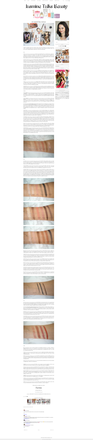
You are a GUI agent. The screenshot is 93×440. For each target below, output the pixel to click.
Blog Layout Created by (46, 439)
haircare (56, 93)
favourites (66, 92)
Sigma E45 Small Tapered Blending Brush (32, 375)
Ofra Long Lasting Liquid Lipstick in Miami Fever (34, 316)
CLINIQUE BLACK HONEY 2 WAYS (48, 403)
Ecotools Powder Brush (29, 352)
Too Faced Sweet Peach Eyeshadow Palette (35, 169)
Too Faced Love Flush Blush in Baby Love (33, 110)
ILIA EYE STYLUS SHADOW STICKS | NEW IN (29, 404)
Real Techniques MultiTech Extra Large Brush (32, 360)
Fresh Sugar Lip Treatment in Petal (31, 302)
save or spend (59, 96)
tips (66, 97)
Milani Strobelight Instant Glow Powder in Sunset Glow (36, 92)
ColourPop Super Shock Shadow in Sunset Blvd (36, 165)
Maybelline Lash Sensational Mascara (31, 262)
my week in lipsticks (61, 95)
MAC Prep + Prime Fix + (30, 86)
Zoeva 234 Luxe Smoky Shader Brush (31, 381)
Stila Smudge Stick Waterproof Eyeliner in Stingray (34, 250)
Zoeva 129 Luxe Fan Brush (30, 364)
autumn (60, 91)
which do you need (57, 98)
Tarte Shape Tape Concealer (34, 70)
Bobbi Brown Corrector (29, 59)
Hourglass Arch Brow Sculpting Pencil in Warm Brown (35, 267)
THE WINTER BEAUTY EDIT (43, 403)
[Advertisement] (62, 105)
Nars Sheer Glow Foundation (31, 64)
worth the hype (67, 98)
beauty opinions (65, 91)
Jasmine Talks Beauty (45, 437)
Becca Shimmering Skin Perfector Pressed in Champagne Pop (37, 98)
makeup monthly (63, 94)
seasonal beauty (63, 96)
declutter (60, 92)
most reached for (57, 95)
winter (60, 98)
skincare (67, 96)
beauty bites (62, 91)
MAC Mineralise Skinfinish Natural (31, 81)
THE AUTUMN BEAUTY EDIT (38, 403)
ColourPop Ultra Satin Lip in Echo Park (32, 311)
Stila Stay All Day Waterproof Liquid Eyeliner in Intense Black (35, 254)
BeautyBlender (27, 347)
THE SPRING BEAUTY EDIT (34, 403)
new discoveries (65, 95)
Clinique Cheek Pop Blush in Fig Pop (32, 116)
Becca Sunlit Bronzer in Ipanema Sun (31, 123)
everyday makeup (63, 92)
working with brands (63, 98)
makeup (56, 94)
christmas (58, 92)
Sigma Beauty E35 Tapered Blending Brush (35, 370)
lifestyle (68, 93)
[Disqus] (38, 418)
